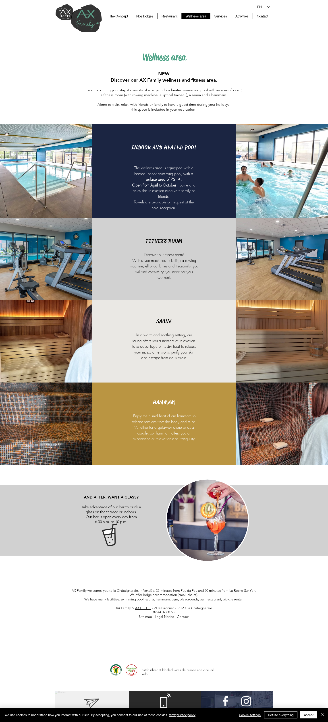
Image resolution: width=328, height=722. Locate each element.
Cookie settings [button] (250, 715)
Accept (308, 715)
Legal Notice (164, 616)
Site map (145, 616)
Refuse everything (281, 715)
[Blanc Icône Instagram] (246, 701)
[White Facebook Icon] (225, 701)
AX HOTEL (143, 608)
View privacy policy (182, 715)
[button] (144, 16)
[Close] (322, 714)
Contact (183, 616)
